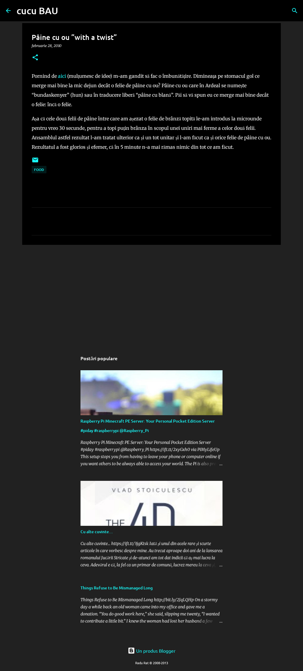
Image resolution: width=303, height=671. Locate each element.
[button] (35, 58)
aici (62, 76)
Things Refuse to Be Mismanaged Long (116, 588)
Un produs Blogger (155, 651)
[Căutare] (66, 11)
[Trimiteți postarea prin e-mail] (35, 162)
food (39, 169)
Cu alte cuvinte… (96, 531)
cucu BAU (37, 10)
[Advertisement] (151, 295)
